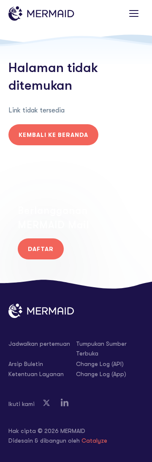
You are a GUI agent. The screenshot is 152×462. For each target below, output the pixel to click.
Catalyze (94, 440)
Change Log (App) (101, 374)
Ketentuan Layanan (36, 374)
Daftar (41, 249)
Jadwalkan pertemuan (39, 343)
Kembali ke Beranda (53, 134)
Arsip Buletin (25, 364)
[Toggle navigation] (134, 13)
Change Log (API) (100, 364)
